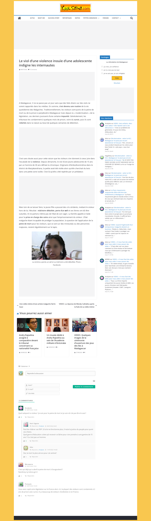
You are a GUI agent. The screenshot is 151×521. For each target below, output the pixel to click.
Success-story (53, 18)
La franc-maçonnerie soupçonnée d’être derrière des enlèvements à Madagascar (116, 192)
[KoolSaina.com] (19, 18)
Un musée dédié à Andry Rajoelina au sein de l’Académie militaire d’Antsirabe (56, 339)
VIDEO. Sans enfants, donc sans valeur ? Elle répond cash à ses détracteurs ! (118, 125)
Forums (106, 18)
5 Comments (33, 69)
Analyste (41, 426)
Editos (77, 18)
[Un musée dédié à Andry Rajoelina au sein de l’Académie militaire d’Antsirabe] (57, 325)
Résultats (117, 83)
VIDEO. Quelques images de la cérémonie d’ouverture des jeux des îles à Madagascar (84, 342)
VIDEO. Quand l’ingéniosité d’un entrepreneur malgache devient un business (119, 227)
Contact (115, 18)
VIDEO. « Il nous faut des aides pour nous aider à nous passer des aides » (118, 244)
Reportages (67, 18)
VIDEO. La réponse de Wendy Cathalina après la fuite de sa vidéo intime (76, 305)
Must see (41, 18)
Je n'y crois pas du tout (111, 70)
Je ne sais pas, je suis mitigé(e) (114, 73)
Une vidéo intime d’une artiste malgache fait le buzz (37, 305)
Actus (32, 18)
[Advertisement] (75, 35)
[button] (98, 18)
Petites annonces (90, 18)
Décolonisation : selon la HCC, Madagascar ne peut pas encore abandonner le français (118, 140)
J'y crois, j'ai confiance (111, 67)
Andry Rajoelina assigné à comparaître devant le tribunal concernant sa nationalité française (29, 342)
